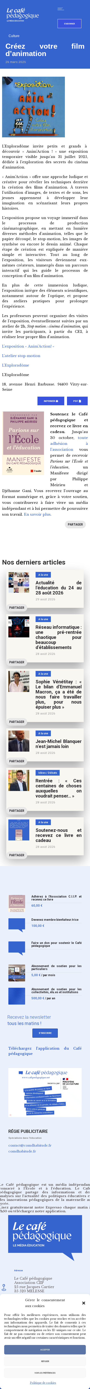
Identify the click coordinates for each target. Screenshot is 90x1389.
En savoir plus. (37, 514)
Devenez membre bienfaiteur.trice (54, 919)
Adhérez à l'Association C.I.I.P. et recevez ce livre (56, 898)
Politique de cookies (43, 1382)
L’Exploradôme (15, 365)
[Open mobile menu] (62, 9)
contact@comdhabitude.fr (29, 1145)
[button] (84, 1303)
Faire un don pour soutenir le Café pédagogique (56, 944)
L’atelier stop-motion (21, 356)
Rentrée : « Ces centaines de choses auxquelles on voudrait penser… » (59, 788)
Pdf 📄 (77, 401)
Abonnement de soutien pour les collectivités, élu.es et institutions (56, 991)
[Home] (24, 28)
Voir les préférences (45, 1373)
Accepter (45, 1350)
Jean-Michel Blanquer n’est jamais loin (59, 744)
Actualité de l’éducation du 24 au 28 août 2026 (59, 587)
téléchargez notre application (39, 1211)
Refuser (45, 1361)
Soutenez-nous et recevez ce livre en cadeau (59, 835)
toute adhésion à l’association (69, 444)
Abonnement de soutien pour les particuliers (56, 968)
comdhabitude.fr (22, 1151)
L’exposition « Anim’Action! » (28, 346)
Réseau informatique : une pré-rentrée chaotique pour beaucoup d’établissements (59, 637)
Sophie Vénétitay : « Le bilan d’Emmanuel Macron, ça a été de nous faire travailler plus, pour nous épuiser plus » (59, 694)
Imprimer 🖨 (51, 401)
